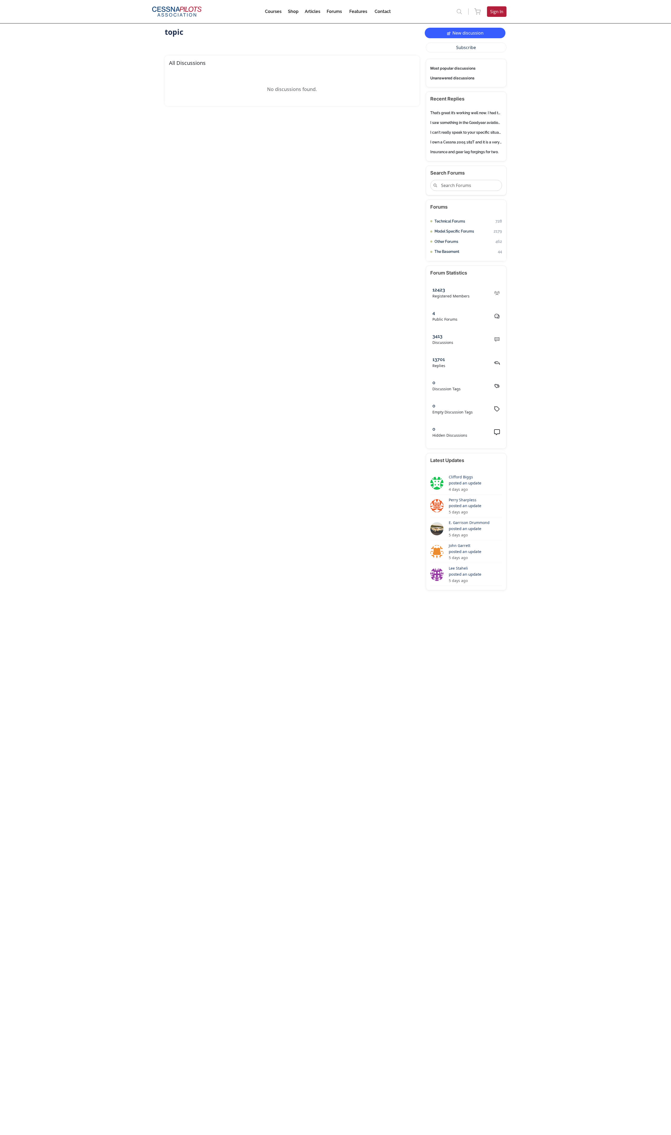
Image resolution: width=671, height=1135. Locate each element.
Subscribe (466, 47)
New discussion (468, 33)
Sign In (496, 12)
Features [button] (358, 11)
